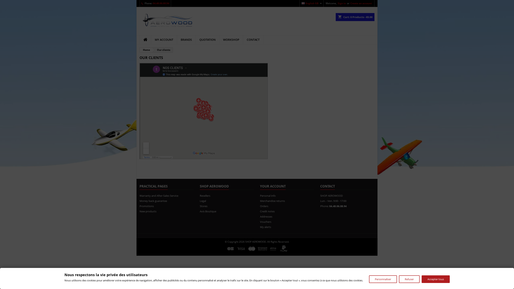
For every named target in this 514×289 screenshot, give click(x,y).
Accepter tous (435, 279)
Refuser (409, 279)
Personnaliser (383, 279)
